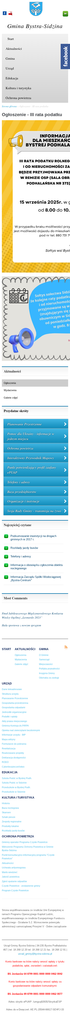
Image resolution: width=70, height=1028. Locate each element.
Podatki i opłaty (9, 716)
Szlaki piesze (8, 817)
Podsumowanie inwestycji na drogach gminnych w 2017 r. (33, 537)
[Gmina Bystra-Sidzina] (36, 14)
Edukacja (12, 78)
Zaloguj (65, 14)
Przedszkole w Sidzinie (13, 792)
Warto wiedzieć (9, 872)
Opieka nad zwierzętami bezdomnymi (21, 730)
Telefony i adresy (18, 482)
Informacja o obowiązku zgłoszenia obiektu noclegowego (36, 566)
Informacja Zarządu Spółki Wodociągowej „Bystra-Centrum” (35, 578)
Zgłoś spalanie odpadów (14, 881)
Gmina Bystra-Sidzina (35, 26)
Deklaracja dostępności (14, 757)
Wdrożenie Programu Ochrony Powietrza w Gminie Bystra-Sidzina (27, 849)
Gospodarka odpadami (13, 707)
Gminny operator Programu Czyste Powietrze (25, 842)
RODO (5, 762)
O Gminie (44, 655)
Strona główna (9, 106)
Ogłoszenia (10, 383)
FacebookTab (65, 56)
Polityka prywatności (49, 668)
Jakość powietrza (10, 876)
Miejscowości (46, 664)
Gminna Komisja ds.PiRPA (15, 725)
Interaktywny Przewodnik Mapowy (30, 458)
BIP (10, 13)
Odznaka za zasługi (49, 677)
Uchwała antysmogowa (14, 867)
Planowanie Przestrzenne (24, 424)
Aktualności (14, 48)
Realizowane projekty (13, 753)
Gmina (10, 58)
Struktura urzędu (10, 694)
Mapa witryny (8, 739)
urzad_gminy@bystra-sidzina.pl (35, 953)
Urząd (10, 68)
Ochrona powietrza (18, 97)
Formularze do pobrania (14, 744)
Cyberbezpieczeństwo (13, 766)
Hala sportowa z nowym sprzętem (21, 625)
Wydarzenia (10, 390)
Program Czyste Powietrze (15, 890)
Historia (6, 803)
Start (10, 38)
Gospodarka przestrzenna (15, 703)
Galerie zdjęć (11, 397)
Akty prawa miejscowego (14, 721)
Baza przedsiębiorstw (21, 491)
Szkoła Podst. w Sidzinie (14, 782)
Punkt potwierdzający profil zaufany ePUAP (31, 470)
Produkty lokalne (10, 826)
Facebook (5, 13)
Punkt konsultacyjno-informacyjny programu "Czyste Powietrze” (28, 857)
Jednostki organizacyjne (14, 712)
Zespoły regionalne (11, 821)
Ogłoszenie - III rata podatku (33, 106)
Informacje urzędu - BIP (14, 735)
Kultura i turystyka (18, 88)
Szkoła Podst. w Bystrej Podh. (17, 778)
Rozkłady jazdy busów (24, 547)
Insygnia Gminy (47, 673)
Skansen (6, 812)
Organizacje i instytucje (23, 501)
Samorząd (44, 659)
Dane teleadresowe (12, 689)
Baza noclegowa (10, 808)
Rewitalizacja (8, 748)
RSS (66, 648)
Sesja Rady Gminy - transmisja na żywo (34, 511)
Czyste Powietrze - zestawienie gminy (21, 886)
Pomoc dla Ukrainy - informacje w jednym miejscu (30, 436)
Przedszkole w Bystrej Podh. (16, 787)
